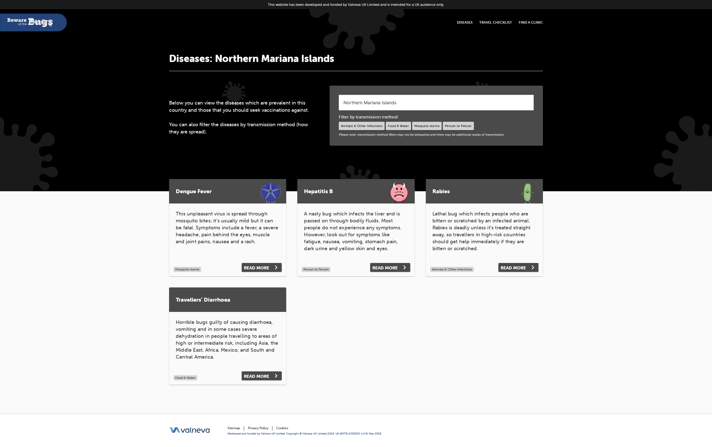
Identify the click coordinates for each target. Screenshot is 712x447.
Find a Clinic (531, 22)
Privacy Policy (258, 428)
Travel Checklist (495, 22)
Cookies (282, 428)
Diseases (465, 22)
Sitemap (234, 428)
